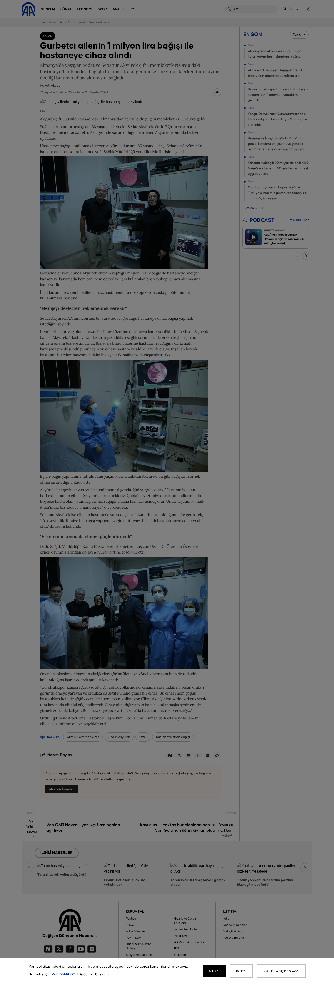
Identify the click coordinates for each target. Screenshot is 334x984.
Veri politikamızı (65, 974)
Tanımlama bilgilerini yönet (281, 971)
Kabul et (214, 971)
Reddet (241, 971)
